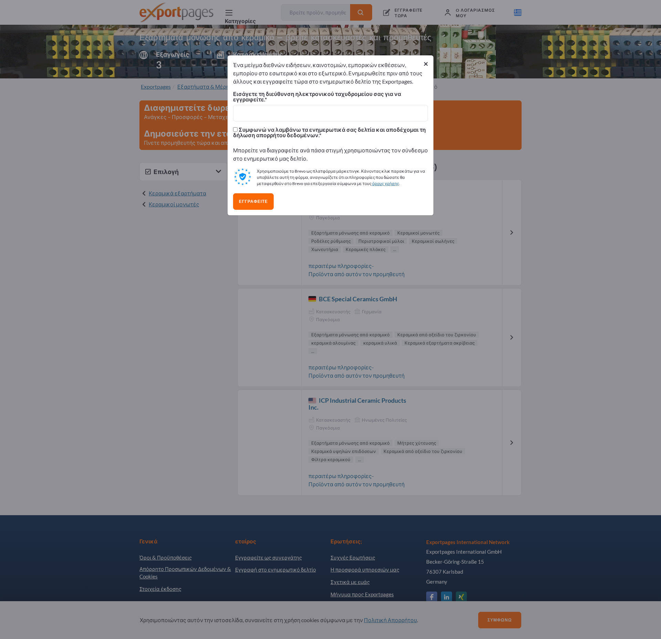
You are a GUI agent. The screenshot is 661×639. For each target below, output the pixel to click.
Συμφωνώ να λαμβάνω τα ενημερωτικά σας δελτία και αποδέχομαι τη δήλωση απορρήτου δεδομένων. (329, 132)
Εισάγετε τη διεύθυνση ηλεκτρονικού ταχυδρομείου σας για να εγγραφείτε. (317, 96)
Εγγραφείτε (253, 201)
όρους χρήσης (385, 183)
